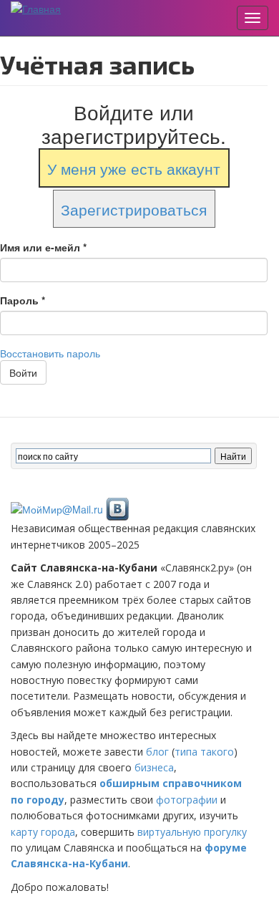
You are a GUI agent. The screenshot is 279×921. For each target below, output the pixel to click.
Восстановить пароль (50, 353)
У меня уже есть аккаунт (133, 168)
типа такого (204, 751)
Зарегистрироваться (134, 208)
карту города (43, 832)
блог (157, 751)
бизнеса (154, 767)
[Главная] (36, 8)
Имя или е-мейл (43, 247)
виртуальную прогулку (192, 832)
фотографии (186, 799)
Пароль (22, 300)
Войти (23, 372)
